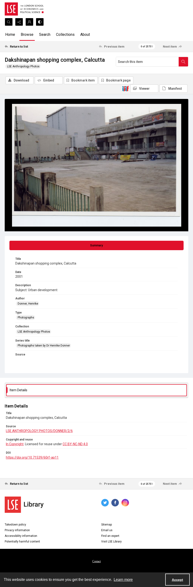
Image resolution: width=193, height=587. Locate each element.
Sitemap (106, 524)
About (85, 34)
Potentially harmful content (22, 541)
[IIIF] (125, 88)
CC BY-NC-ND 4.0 (75, 444)
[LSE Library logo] (24, 505)
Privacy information (17, 530)
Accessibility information (21, 536)
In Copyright (15, 444)
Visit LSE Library (111, 541)
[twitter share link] (105, 502)
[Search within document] (183, 61)
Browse (27, 34)
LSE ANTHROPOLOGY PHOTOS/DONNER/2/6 (39, 431)
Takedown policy (15, 524)
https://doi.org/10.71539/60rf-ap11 (32, 457)
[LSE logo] (24, 9)
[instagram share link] (125, 502)
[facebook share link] (115, 502)
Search (44, 34)
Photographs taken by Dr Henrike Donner (44, 345)
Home (10, 34)
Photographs (26, 317)
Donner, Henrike (28, 303)
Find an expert (110, 536)
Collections (65, 34)
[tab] (96, 245)
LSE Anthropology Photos (23, 66)
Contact (96, 561)
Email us (107, 530)
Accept (177, 580)
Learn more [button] (123, 580)
